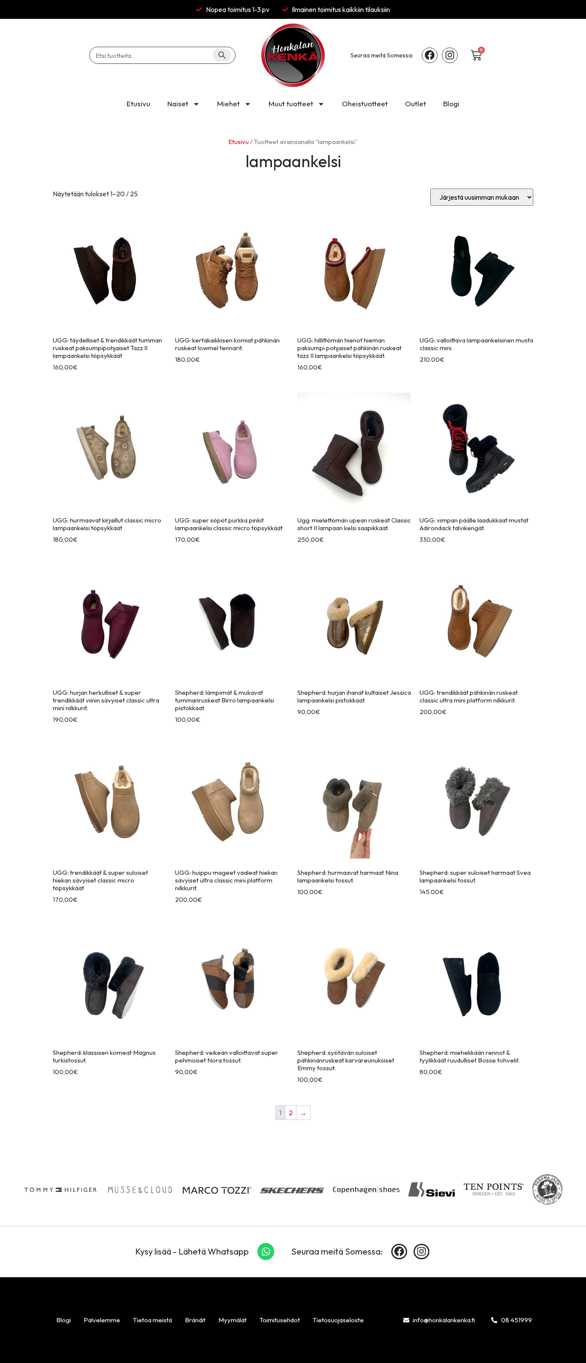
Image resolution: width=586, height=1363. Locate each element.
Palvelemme (102, 1320)
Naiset (177, 103)
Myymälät (232, 1320)
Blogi (451, 103)
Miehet (228, 103)
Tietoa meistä (152, 1320)
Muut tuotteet (291, 103)
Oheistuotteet (365, 103)
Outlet (415, 103)
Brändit (195, 1320)
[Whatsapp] (266, 1251)
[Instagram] (450, 55)
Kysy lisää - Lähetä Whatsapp (192, 1251)
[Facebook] (430, 55)
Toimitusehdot (280, 1320)
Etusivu (138, 103)
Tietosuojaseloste (338, 1320)
